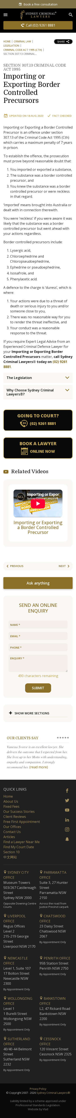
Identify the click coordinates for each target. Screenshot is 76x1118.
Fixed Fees (11, 806)
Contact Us (12, 831)
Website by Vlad (38, 1109)
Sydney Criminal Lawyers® (53, 1093)
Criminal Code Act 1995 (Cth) (22, 50)
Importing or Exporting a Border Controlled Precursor (38, 527)
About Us (10, 801)
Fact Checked (62, 115)
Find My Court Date (18, 847)
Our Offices (12, 826)
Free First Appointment (21, 821)
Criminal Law (22, 41)
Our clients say (22, 738)
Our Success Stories (19, 811)
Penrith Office (56, 958)
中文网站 (10, 857)
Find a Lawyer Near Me (21, 842)
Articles (9, 836)
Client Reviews (14, 816)
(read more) (38, 767)
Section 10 (11, 852)
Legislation (11, 45)
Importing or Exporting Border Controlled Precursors (34, 84)
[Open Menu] (5, 14)
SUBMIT (38, 688)
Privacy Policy (38, 1089)
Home (7, 41)
